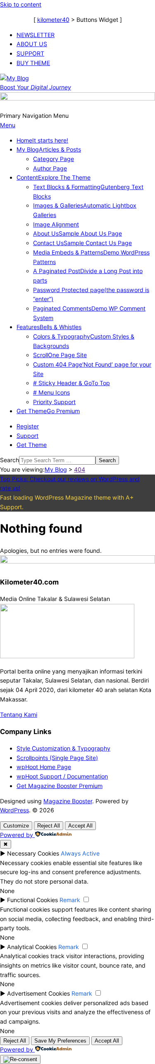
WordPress (14, 810)
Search (9, 459)
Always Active (80, 853)
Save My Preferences (60, 1041)
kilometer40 (53, 19)
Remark (70, 899)
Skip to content (20, 4)
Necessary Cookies (33, 853)
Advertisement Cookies (38, 993)
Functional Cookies (32, 899)
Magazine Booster (67, 800)
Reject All (48, 826)
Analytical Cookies (32, 946)
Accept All (80, 826)
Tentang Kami (18, 714)
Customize (16, 826)
